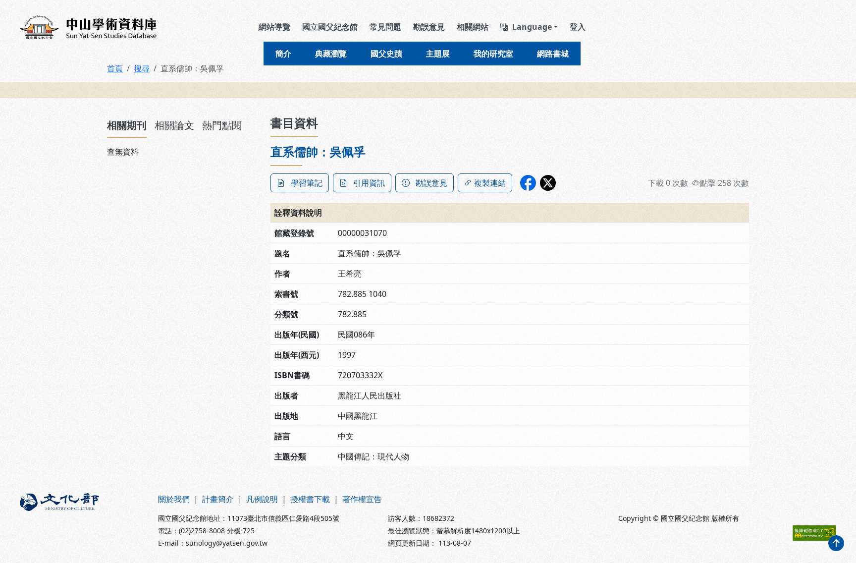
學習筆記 (306, 182)
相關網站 (472, 26)
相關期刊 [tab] (127, 125)
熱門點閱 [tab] (222, 125)
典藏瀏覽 (331, 53)
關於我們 (174, 499)
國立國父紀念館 (330, 26)
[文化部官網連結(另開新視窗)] (83, 520)
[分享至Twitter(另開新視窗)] (548, 183)
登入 (578, 26)
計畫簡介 (218, 499)
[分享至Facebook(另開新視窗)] (528, 183)
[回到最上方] (836, 543)
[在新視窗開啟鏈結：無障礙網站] (814, 533)
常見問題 (385, 26)
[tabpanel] (183, 152)
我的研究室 (493, 53)
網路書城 (553, 53)
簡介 (283, 53)
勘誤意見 (429, 26)
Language (532, 26)
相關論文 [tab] (174, 125)
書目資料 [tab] (294, 122)
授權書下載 (310, 499)
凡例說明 (262, 499)
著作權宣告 (362, 499)
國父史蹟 (386, 53)
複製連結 (490, 182)
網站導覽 (274, 26)
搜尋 (142, 68)
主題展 (438, 53)
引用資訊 (369, 182)
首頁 (115, 68)
